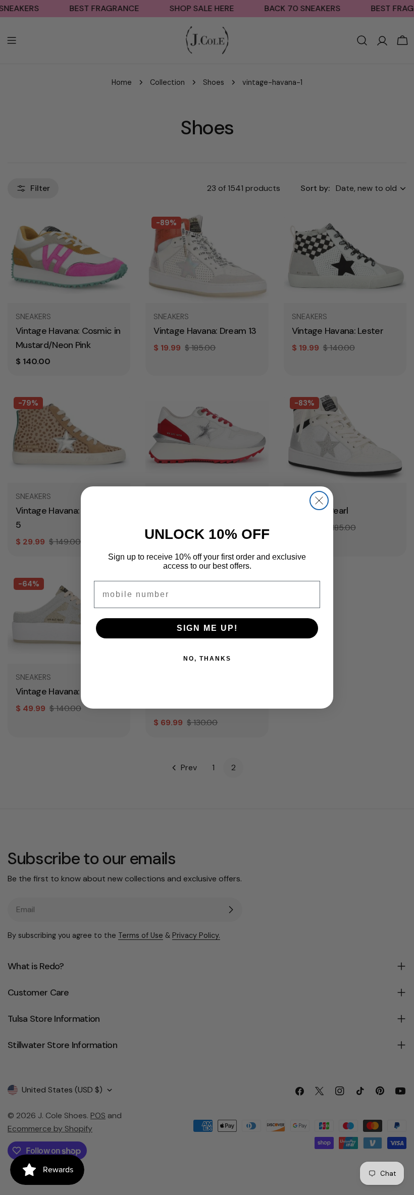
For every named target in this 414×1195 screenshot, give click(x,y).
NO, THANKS (207, 658)
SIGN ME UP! (207, 628)
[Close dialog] (319, 500)
